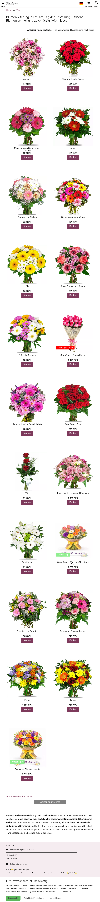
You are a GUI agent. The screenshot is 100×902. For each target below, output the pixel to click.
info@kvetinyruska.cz (17, 864)
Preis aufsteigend (62, 30)
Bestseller (47, 30)
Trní (18, 10)
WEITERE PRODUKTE (50, 802)
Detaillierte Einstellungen (34, 898)
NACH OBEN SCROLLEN (20, 796)
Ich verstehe (13, 898)
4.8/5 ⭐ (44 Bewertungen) (17, 869)
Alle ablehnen (56, 898)
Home (9, 10)
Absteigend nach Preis (83, 30)
